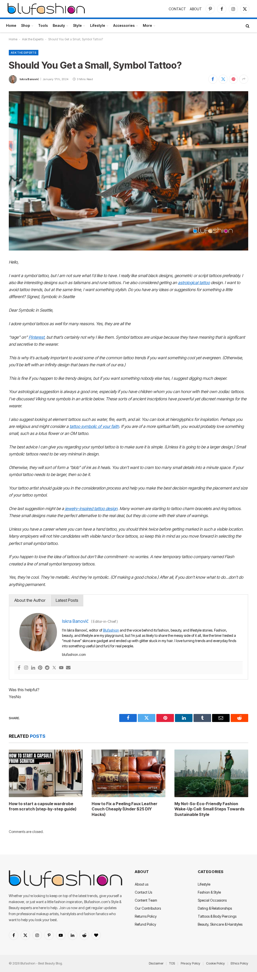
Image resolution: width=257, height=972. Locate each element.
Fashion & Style (209, 892)
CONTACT (177, 9)
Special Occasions (212, 900)
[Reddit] (47, 668)
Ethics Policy (239, 963)
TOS (172, 963)
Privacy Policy (190, 963)
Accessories (124, 25)
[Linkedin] (33, 668)
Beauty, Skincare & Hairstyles (220, 924)
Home (11, 25)
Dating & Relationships (215, 908)
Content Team (146, 900)
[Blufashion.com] (46, 9)
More (147, 25)
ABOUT (196, 9)
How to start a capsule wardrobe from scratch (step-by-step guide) (42, 806)
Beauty (59, 25)
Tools (43, 25)
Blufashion (111, 630)
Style (77, 25)
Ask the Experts (32, 39)
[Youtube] (61, 668)
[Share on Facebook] (212, 79)
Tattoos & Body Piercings (217, 916)
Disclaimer (156, 963)
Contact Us (143, 892)
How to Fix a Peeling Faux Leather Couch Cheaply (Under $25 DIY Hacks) (124, 809)
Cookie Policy (215, 963)
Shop (25, 25)
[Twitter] (54, 668)
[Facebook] (19, 668)
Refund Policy (145, 924)
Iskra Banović (29, 79)
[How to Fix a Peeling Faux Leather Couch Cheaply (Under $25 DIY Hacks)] (128, 773)
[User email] (68, 668)
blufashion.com (74, 654)
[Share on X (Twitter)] (223, 79)
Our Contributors (148, 908)
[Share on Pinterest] (233, 79)
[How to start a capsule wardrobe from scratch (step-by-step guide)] (46, 773)
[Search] (247, 25)
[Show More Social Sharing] (243, 79)
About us (141, 884)
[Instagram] (26, 668)
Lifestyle (97, 25)
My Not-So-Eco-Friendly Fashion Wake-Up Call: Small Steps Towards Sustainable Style (209, 809)
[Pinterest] (40, 668)
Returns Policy (146, 916)
